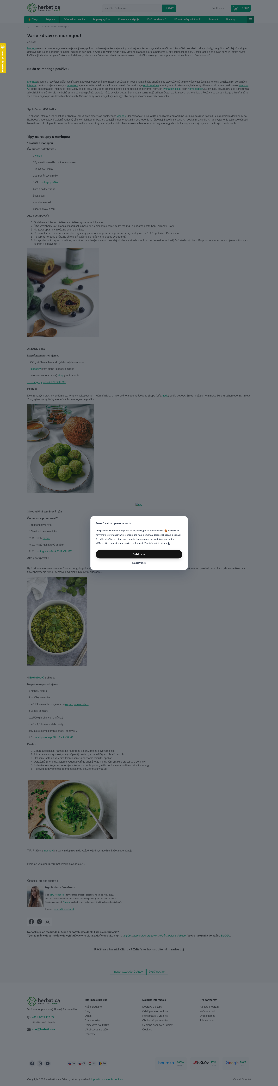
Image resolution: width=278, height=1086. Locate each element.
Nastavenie (139, 562)
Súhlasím (139, 554)
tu (169, 543)
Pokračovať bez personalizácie (113, 523)
